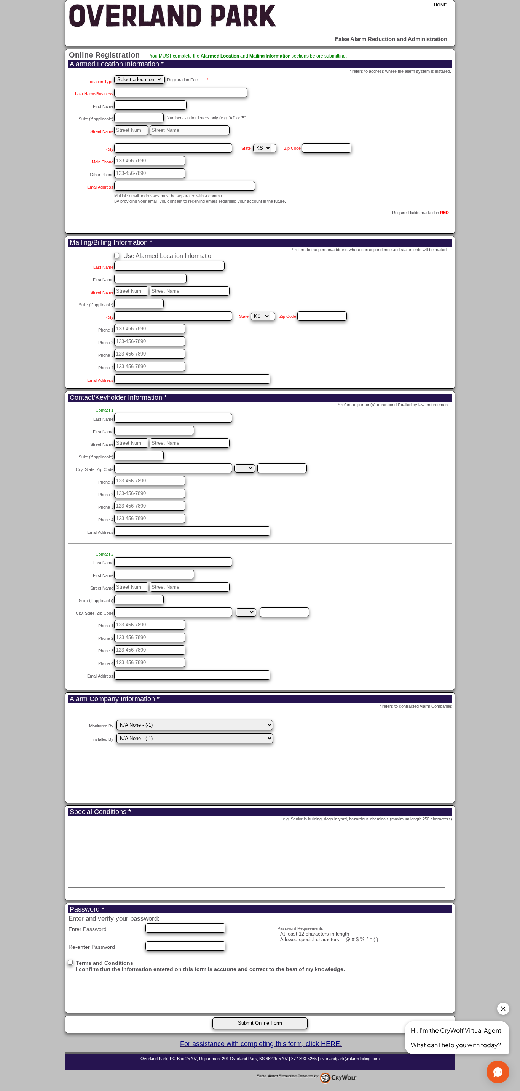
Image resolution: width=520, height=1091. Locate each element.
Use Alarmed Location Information (169, 256)
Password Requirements (300, 928)
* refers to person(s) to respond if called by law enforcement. (394, 404)
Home (440, 5)
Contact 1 (104, 410)
